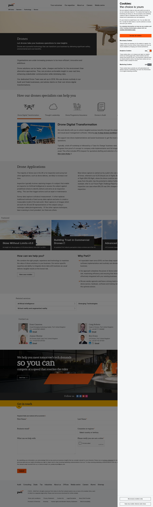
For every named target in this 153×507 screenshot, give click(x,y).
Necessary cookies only (135, 498)
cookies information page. (128, 29)
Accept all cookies (135, 35)
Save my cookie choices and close (135, 504)
